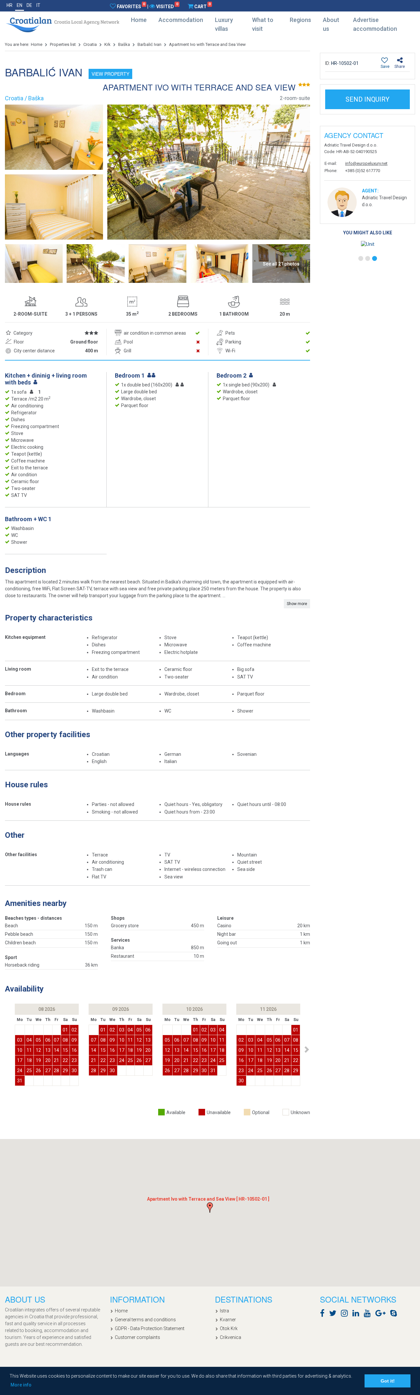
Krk (107, 44)
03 (19, 1040)
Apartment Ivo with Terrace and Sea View (207, 44)
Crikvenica (230, 1337)
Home (139, 19)
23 (74, 1060)
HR (9, 5)
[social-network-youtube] (369, 1314)
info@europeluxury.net (366, 163)
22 (65, 1060)
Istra (224, 1310)
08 (65, 1040)
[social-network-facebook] (324, 1314)
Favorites (131, 6)
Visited (167, 6)
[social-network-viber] (403, 1314)
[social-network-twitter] (334, 1314)
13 (48, 1050)
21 (56, 1060)
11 (29, 1050)
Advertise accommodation (375, 24)
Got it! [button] (388, 1381)
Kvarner (228, 1319)
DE (29, 5)
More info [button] (21, 1384)
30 (74, 1070)
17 (19, 1060)
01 (65, 1029)
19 (38, 1060)
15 (65, 1050)
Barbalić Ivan (149, 44)
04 (29, 1040)
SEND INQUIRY (367, 99)
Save (385, 66)
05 (38, 1040)
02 (74, 1029)
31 (19, 1080)
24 (19, 1070)
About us (331, 24)
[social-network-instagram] (346, 1314)
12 (38, 1050)
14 (56, 1050)
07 (56, 1040)
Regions (300, 19)
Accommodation (180, 19)
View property (110, 73)
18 (29, 1060)
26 (38, 1070)
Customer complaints (137, 1337)
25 (29, 1070)
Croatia (90, 44)
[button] (306, 1050)
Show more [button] (297, 603)
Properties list (63, 44)
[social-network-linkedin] (357, 1314)
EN (19, 5)
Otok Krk (229, 1328)
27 (48, 1070)
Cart (202, 6)
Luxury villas (224, 24)
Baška (124, 44)
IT (38, 5)
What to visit (262, 24)
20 (48, 1060)
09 (74, 1040)
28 (56, 1070)
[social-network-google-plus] (382, 1314)
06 (48, 1040)
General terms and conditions (145, 1319)
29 (65, 1070)
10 (19, 1050)
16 (74, 1050)
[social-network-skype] (395, 1314)
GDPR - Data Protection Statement (149, 1328)
